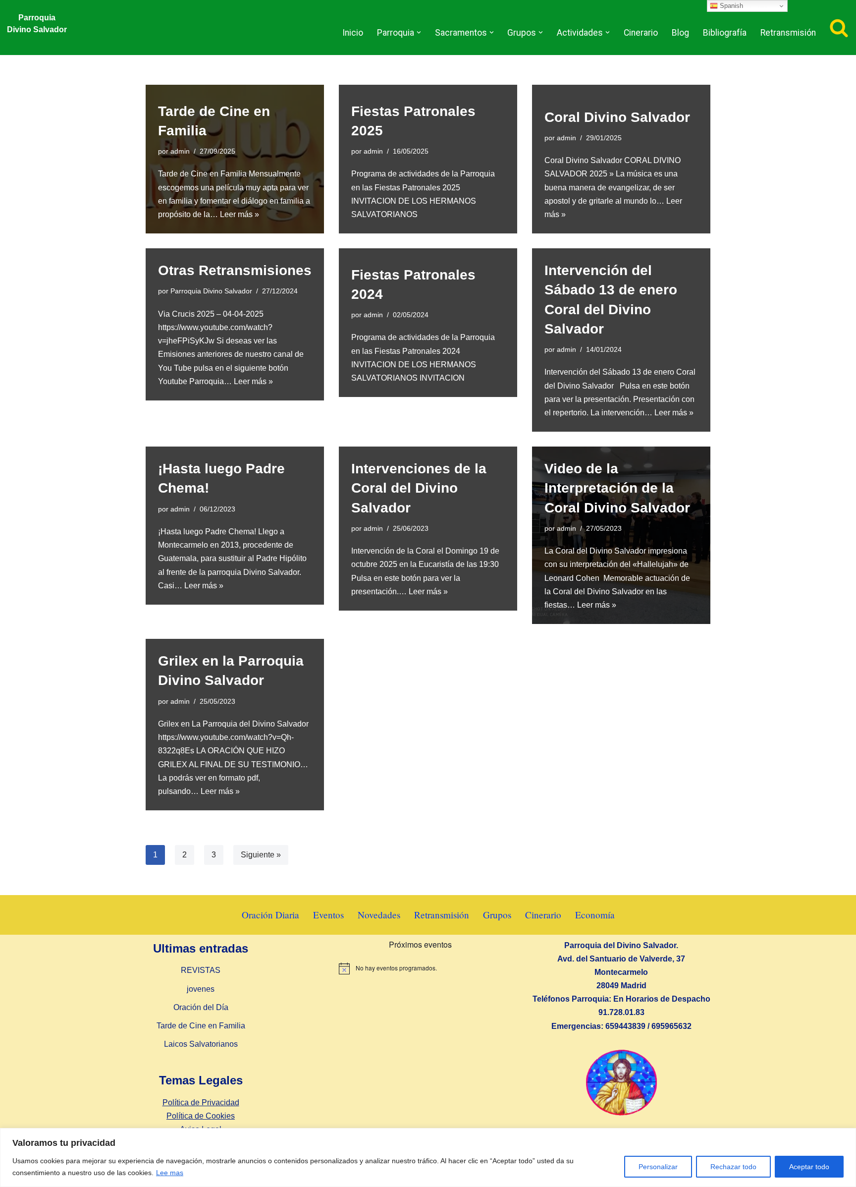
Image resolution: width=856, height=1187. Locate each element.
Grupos (497, 914)
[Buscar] (839, 27)
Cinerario (641, 33)
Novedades (379, 914)
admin (180, 151)
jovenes (200, 989)
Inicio (352, 33)
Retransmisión (788, 33)
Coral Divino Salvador (617, 117)
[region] (428, 1157)
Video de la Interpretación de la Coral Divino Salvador (617, 488)
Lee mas (169, 1173)
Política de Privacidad (200, 1102)
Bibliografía (725, 33)
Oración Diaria (270, 914)
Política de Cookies (200, 1116)
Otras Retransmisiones (235, 270)
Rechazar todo (733, 1167)
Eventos (328, 914)
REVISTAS (200, 970)
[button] (419, 32)
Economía (595, 914)
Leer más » (239, 214)
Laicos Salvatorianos (201, 1044)
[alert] (420, 968)
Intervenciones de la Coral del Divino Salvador (418, 488)
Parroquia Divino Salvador (211, 291)
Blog (680, 33)
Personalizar (658, 1167)
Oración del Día (200, 1007)
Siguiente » (261, 854)
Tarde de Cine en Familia (201, 1025)
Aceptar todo (809, 1167)
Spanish (730, 5)
